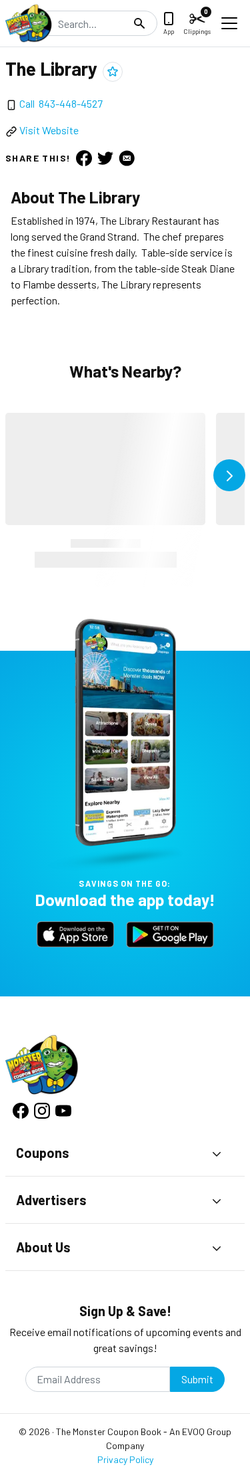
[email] (127, 157)
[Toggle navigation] (229, 23)
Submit (197, 1379)
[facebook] (84, 157)
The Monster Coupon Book (108, 1431)
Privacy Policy (125, 1459)
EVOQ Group (206, 1431)
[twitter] (105, 157)
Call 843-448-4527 (61, 103)
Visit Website (49, 130)
